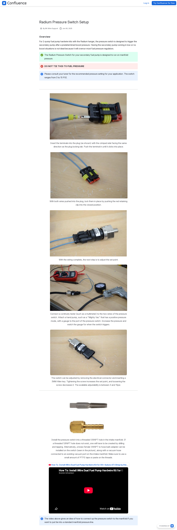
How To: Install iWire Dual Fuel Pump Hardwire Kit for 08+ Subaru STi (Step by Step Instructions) (89, 465)
